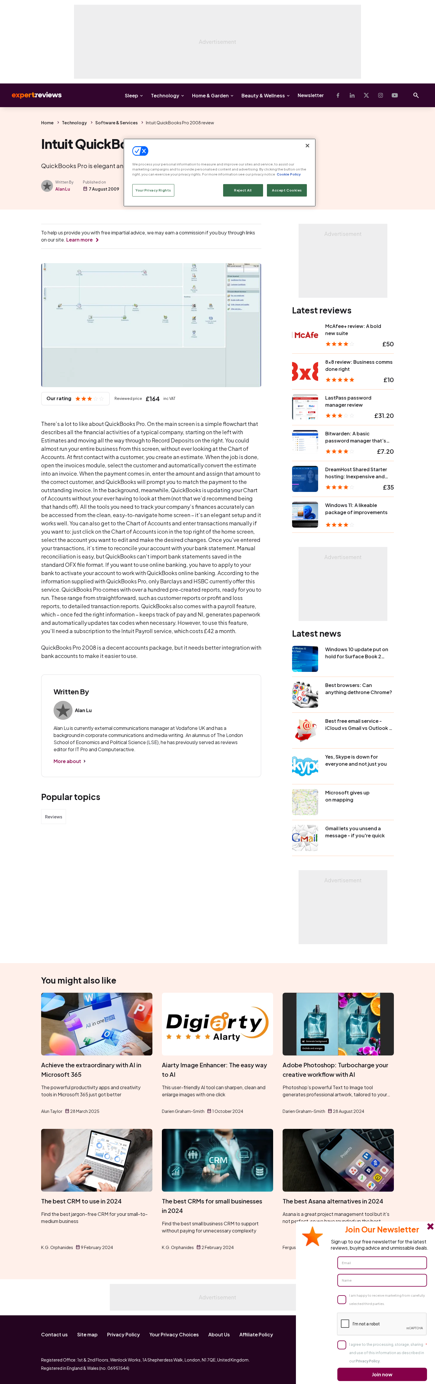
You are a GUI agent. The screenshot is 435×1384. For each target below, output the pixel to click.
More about (67, 761)
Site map (87, 1334)
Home (47, 122)
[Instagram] (380, 95)
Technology (165, 95)
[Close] (307, 145)
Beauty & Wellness (263, 95)
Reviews (53, 816)
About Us (219, 1334)
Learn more (79, 239)
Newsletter (311, 95)
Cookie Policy (289, 174)
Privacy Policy (123, 1334)
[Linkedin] (352, 95)
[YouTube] (395, 95)
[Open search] (416, 95)
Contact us (54, 1334)
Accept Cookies (287, 190)
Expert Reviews (32, 95)
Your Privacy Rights (153, 190)
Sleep (131, 95)
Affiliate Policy (256, 1334)
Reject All (243, 190)
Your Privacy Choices (174, 1334)
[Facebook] (338, 95)
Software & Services (116, 122)
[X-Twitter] (366, 95)
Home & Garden (210, 95)
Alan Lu (62, 188)
